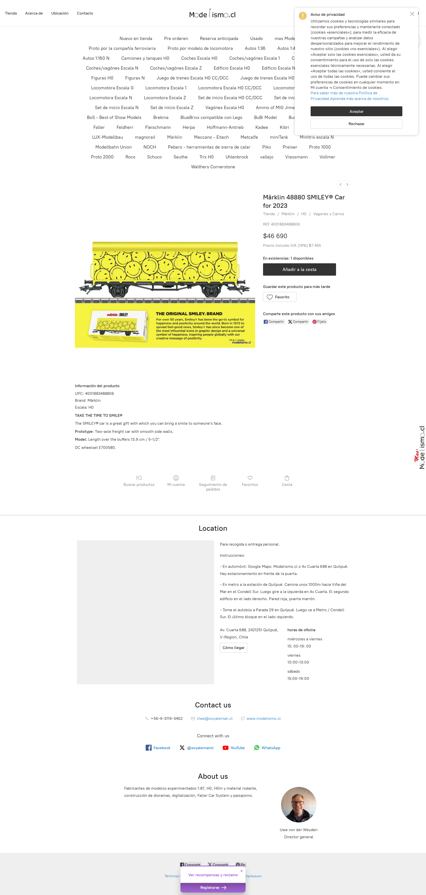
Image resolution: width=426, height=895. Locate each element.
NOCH (149, 147)
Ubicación (60, 13)
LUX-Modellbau (107, 137)
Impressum (253, 876)
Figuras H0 (102, 78)
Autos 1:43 (287, 48)
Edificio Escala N (278, 68)
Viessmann (296, 157)
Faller (99, 127)
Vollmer (327, 157)
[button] (280, 297)
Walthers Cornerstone (213, 167)
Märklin (174, 137)
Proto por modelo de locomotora (200, 48)
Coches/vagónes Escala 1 (254, 58)
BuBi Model (265, 117)
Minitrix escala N (317, 137)
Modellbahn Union (113, 147)
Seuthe (181, 157)
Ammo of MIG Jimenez (279, 107)
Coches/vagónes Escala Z (176, 68)
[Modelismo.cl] (213, 13)
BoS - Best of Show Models (114, 117)
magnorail (145, 137)
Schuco (154, 157)
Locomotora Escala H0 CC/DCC (230, 88)
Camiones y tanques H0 (145, 58)
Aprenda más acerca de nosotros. (360, 98)
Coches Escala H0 (199, 58)
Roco (130, 157)
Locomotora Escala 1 (165, 88)
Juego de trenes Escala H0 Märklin (275, 78)
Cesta (287, 484)
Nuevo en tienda (136, 38)
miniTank (279, 137)
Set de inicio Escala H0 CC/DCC (230, 97)
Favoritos (250, 484)
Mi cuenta (176, 484)
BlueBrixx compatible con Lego (211, 117)
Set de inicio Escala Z (172, 107)
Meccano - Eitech (211, 137)
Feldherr (125, 127)
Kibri (284, 127)
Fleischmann (158, 127)
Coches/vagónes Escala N (112, 68)
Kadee (261, 127)
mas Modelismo (291, 38)
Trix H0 (206, 157)
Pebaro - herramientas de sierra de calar (209, 147)
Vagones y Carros (328, 213)
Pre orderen (176, 38)
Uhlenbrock (237, 157)
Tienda (11, 13)
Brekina (161, 117)
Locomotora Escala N (110, 97)
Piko (266, 147)
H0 (303, 213)
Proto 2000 (102, 157)
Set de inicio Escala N (117, 107)
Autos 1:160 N (96, 58)
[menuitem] (340, 184)
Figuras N (135, 78)
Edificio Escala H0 (232, 68)
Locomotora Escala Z (165, 97)
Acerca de (34, 13)
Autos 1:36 (255, 48)
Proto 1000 (320, 147)
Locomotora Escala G (112, 88)
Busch (295, 117)
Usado (256, 38)
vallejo (266, 157)
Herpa (189, 127)
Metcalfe (249, 137)
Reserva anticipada (219, 38)
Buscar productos (139, 484)
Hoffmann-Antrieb (225, 127)
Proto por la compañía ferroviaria (122, 48)
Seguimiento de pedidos (213, 487)
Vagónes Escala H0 (224, 107)
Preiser (290, 147)
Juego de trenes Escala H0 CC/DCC (193, 78)
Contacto (85, 13)
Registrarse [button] (210, 887)
